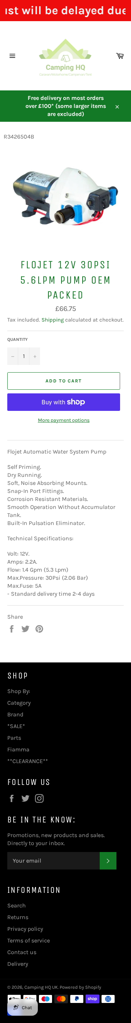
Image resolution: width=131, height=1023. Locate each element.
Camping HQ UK (41, 987)
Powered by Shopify (80, 987)
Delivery (17, 963)
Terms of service (28, 940)
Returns (17, 917)
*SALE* (16, 726)
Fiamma (18, 749)
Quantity (17, 339)
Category (19, 702)
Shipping (52, 319)
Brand (15, 714)
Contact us (21, 952)
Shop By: (18, 691)
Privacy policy (25, 928)
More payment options (64, 420)
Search (16, 905)
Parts (14, 737)
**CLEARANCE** (27, 761)
